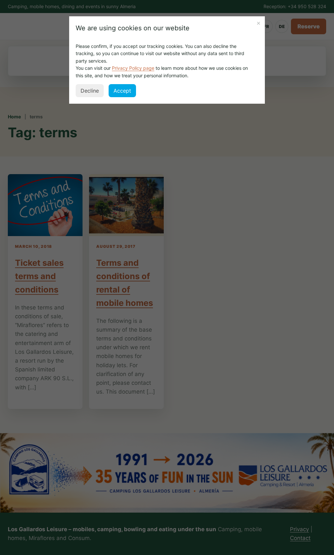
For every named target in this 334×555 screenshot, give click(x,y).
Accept (122, 90)
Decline (90, 90)
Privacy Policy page (133, 68)
